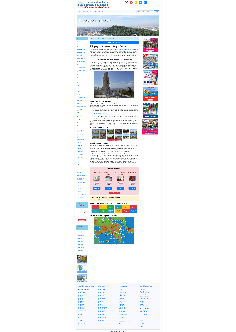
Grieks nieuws (143, 289)
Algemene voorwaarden (145, 324)
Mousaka (142, 301)
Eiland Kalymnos (102, 305)
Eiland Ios (100, 302)
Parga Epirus (122, 311)
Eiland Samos (81, 305)
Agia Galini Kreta (123, 286)
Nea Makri (79, 119)
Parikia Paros (122, 313)
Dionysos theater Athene (81, 71)
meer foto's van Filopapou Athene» (114, 140)
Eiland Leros (101, 311)
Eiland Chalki (101, 294)
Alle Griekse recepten (144, 305)
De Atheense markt (81, 67)
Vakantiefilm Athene (81, 182)
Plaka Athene (80, 151)
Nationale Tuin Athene (80, 116)
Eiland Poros (101, 316)
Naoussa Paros (122, 308)
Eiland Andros (101, 291)
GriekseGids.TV (143, 311)
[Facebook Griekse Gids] (140, 2)
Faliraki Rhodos (122, 296)
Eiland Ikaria (101, 301)
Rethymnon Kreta (123, 314)
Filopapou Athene (81, 74)
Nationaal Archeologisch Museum (80, 111)
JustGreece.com (143, 313)
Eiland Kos (80, 295)
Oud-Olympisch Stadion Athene (80, 131)
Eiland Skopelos (102, 317)
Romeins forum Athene (80, 168)
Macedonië (80, 316)
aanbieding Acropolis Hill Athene (100, 113)
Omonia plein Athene (82, 122)
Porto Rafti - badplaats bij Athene (82, 158)
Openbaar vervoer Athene (81, 126)
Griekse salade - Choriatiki (146, 298)
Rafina (78, 164)
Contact (141, 320)
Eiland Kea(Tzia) (102, 308)
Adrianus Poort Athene (80, 45)
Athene (127, 49)
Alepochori (79, 55)
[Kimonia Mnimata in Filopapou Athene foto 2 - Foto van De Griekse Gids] (118, 131)
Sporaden (80, 324)
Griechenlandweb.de (144, 316)
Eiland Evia (100, 296)
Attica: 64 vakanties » (114, 42)
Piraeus (79, 148)
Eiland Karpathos (82, 292)
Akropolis (122, 49)
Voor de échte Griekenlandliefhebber (86, 286)
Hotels (120, 323)
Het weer (100, 11)
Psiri (78, 161)
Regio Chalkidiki (122, 292)
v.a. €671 (108, 188)
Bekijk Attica (80, 231)
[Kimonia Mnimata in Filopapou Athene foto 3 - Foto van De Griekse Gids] (103, 136)
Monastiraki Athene (81, 106)
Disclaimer (142, 323)
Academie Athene (81, 41)
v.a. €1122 (96, 188)
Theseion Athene (81, 175)
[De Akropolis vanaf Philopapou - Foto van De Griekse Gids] (133, 131)
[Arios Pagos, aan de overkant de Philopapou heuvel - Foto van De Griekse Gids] (126, 136)
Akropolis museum (81, 52)
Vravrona (79, 191)
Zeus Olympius (80, 197)
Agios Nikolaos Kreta (124, 288)
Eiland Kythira (101, 310)
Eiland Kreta (80, 296)
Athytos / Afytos (123, 291)
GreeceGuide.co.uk (144, 314)
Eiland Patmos (101, 314)
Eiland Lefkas (81, 298)
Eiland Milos (101, 313)
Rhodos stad (122, 316)
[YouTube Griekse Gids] (131, 2)
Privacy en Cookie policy (145, 321)
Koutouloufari (122, 304)
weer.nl (94, 199)
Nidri (120, 310)
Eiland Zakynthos (82, 310)
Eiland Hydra (101, 299)
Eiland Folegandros (102, 298)
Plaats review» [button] (82, 220)
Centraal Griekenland (103, 38)
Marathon (79, 100)
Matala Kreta (122, 305)
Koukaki (79, 85)
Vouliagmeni (80, 188)
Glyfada (79, 77)
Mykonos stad (122, 307)
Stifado (141, 299)
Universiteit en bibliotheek (80, 179)
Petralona (79, 145)
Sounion (79, 172)
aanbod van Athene (123, 124)
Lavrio (78, 91)
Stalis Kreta (121, 317)
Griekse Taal (142, 288)
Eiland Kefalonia (81, 294)
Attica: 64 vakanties (114, 192)
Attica (110, 38)
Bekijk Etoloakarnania (80, 234)
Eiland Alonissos (102, 288)
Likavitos (79, 94)
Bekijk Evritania (80, 241)
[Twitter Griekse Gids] (126, 2)
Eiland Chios (101, 295)
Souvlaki (141, 304)
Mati (78, 103)
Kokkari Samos (122, 301)
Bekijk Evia (79, 238)
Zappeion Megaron (81, 194)
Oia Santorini (122, 299)
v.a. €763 (132, 188)
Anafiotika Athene (81, 58)
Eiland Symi (101, 319)
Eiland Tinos (101, 321)
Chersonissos (122, 295)
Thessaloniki (122, 319)
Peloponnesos (81, 314)
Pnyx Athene (80, 154)
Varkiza (79, 185)
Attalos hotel (134, 118)
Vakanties (89, 11)
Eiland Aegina (101, 286)
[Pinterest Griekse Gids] (145, 2)
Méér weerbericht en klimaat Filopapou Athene (108, 199)
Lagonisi (79, 88)
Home (78, 11)
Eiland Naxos (81, 301)
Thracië (79, 319)
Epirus (79, 317)
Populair (84, 11)
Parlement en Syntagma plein (80, 138)
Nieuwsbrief (142, 326)
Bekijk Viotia (80, 250)
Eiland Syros (101, 320)
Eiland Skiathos (81, 308)
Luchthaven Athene (81, 97)
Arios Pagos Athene (81, 61)
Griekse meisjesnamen (145, 294)
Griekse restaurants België (146, 286)
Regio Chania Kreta (123, 294)
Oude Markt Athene (81, 134)
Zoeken (156, 11)
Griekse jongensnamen (145, 292)
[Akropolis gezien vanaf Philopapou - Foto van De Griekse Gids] (110, 136)
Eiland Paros (81, 302)
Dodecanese (81, 321)
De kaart (95, 11)
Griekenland (94, 38)
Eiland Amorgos (102, 289)
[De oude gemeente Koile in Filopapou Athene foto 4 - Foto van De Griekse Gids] (110, 131)
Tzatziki (141, 302)
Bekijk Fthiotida (80, 247)
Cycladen (80, 320)
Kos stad (121, 302)
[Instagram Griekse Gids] (136, 2)
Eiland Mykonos (81, 299)
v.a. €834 (120, 188)
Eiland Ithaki (101, 304)
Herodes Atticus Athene (81, 81)
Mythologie (142, 291)
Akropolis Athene (81, 49)
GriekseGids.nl (143, 310)
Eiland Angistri (101, 292)
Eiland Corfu (81, 291)
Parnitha (79, 142)
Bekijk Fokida (80, 244)
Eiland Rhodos (81, 304)
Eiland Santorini (81, 307)
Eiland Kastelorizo (102, 307)
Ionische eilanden (82, 323)
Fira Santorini (122, 298)
